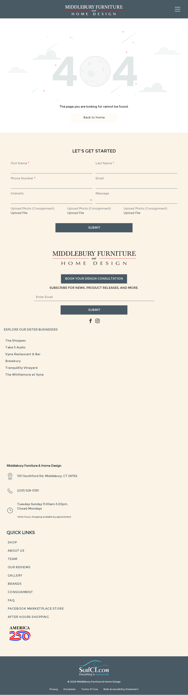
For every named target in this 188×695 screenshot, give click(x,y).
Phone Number (22, 178)
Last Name (103, 163)
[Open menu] (177, 9)
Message (102, 194)
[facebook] (90, 321)
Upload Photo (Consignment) (32, 209)
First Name (19, 163)
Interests (17, 194)
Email (99, 178)
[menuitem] (94, 341)
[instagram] (97, 321)
